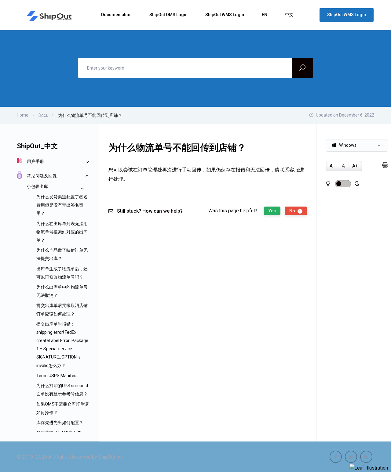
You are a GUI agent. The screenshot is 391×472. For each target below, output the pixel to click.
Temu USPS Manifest (57, 375)
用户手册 (35, 161)
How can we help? (162, 211)
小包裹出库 (37, 186)
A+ (355, 166)
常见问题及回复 (42, 175)
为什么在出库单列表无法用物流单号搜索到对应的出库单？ (62, 232)
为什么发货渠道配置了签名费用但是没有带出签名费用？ (62, 205)
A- (332, 166)
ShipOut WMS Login (225, 14)
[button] (357, 145)
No (295, 210)
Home (22, 115)
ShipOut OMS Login (168, 14)
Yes (272, 210)
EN (265, 14)
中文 (289, 14)
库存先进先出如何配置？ (59, 422)
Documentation (117, 14)
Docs (43, 115)
